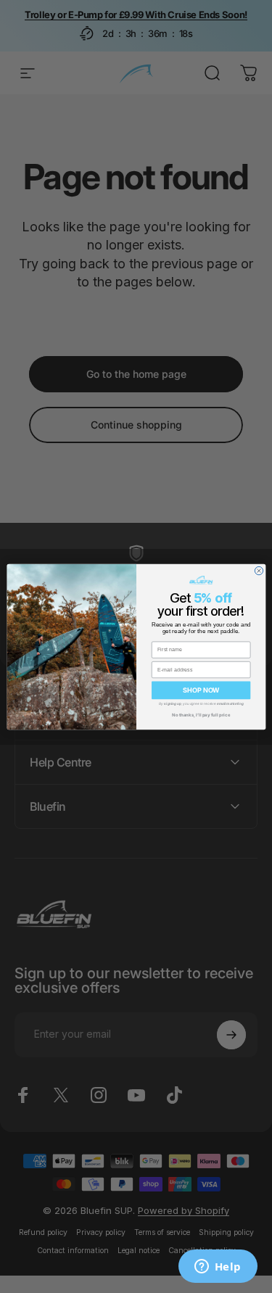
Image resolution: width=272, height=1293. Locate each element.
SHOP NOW (201, 690)
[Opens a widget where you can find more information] (217, 1267)
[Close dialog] (259, 570)
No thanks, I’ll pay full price (201, 714)
